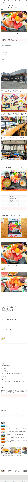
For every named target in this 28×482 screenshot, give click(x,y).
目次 (12, 43)
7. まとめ (3, 59)
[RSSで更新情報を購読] (15, 415)
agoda (17, 40)
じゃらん (9, 40)
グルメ (2, 410)
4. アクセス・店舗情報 (4, 52)
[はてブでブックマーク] (14, 33)
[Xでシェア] (10, 33)
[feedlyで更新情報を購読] (13, 415)
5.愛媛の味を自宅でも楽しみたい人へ (6, 54)
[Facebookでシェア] (12, 33)
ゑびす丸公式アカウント (8, 311)
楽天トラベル (13, 40)
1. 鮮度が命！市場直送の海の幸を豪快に (6, 45)
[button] (17, 33)
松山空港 (5, 410)
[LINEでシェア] (15, 33)
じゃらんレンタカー (5, 381)
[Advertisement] (14, 404)
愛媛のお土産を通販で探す (6, 365)
